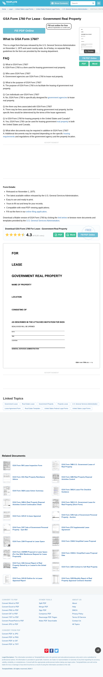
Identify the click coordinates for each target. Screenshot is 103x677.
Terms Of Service (79, 617)
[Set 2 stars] (11, 235)
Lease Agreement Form (13, 408)
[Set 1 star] (7, 235)
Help (74, 607)
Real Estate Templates (32, 408)
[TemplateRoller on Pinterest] (46, 651)
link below (62, 218)
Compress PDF (45, 614)
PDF (84, 64)
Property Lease (63, 404)
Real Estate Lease (28, 404)
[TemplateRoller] (8, 3)
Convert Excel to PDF (10, 607)
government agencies (57, 97)
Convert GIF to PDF (10, 614)
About (74, 603)
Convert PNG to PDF (10, 610)
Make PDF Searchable (48, 621)
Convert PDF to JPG (10, 634)
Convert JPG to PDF (10, 624)
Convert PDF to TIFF (10, 644)
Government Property (46, 404)
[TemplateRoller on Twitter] (57, 651)
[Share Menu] (98, 650)
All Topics (76, 624)
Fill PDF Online (24, 30)
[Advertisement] (51, 161)
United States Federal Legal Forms (56, 408)
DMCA (74, 610)
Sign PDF (42, 610)
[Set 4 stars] (19, 235)
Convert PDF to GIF (10, 641)
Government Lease (11, 404)
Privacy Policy (77, 614)
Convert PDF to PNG (10, 637)
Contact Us (76, 621)
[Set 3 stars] (15, 235)
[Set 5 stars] (23, 235)
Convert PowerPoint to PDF (13, 621)
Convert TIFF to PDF (10, 617)
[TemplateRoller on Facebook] (51, 651)
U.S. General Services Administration (42, 221)
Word (94, 64)
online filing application (36, 212)
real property (62, 121)
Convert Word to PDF (10, 603)
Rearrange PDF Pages (48, 617)
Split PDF (42, 603)
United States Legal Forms (81, 408)
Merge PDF (43, 607)
